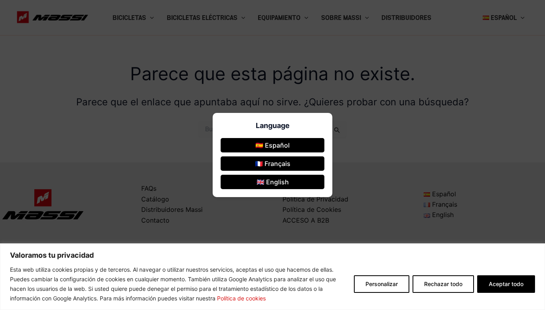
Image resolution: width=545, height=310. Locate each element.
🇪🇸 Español (272, 145)
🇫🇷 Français (272, 164)
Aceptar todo (506, 283)
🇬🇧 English (273, 182)
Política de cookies (241, 298)
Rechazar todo (443, 283)
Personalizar (381, 283)
